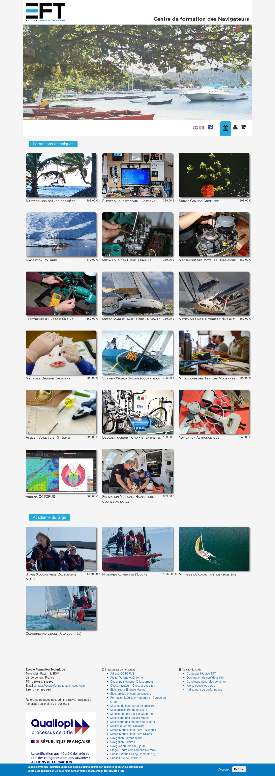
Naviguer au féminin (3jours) (128, 746)
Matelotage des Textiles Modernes (132, 714)
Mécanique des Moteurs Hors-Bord (132, 722)
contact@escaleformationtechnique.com (59, 685)
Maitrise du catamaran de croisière (132, 706)
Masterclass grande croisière (128, 710)
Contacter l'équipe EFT (201, 673)
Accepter (224, 769)
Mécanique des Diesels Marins (129, 718)
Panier (244, 125)
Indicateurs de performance (204, 689)
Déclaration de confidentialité (205, 677)
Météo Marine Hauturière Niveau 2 (132, 734)
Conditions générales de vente (206, 681)
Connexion (236, 125)
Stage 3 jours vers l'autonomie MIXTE (134, 750)
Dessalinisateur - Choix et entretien (132, 685)
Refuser (239, 769)
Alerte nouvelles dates (201, 685)
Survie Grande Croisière (125, 758)
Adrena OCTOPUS (122, 673)
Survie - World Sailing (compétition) (132, 754)
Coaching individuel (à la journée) (131, 681)
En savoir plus (114, 771)
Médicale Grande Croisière (127, 726)
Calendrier (226, 128)
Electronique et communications (130, 693)
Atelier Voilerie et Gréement (127, 677)
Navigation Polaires (122, 742)
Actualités (211, 125)
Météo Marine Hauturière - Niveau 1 (133, 730)
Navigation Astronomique (126, 738)
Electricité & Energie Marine (128, 689)
